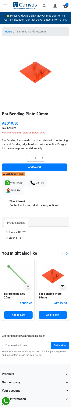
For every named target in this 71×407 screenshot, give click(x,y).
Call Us (39, 182)
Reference (12, 232)
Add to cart (34, 167)
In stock (10, 237)
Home (8, 31)
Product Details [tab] (16, 222)
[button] (44, 5)
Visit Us (15, 190)
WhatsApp (16, 182)
